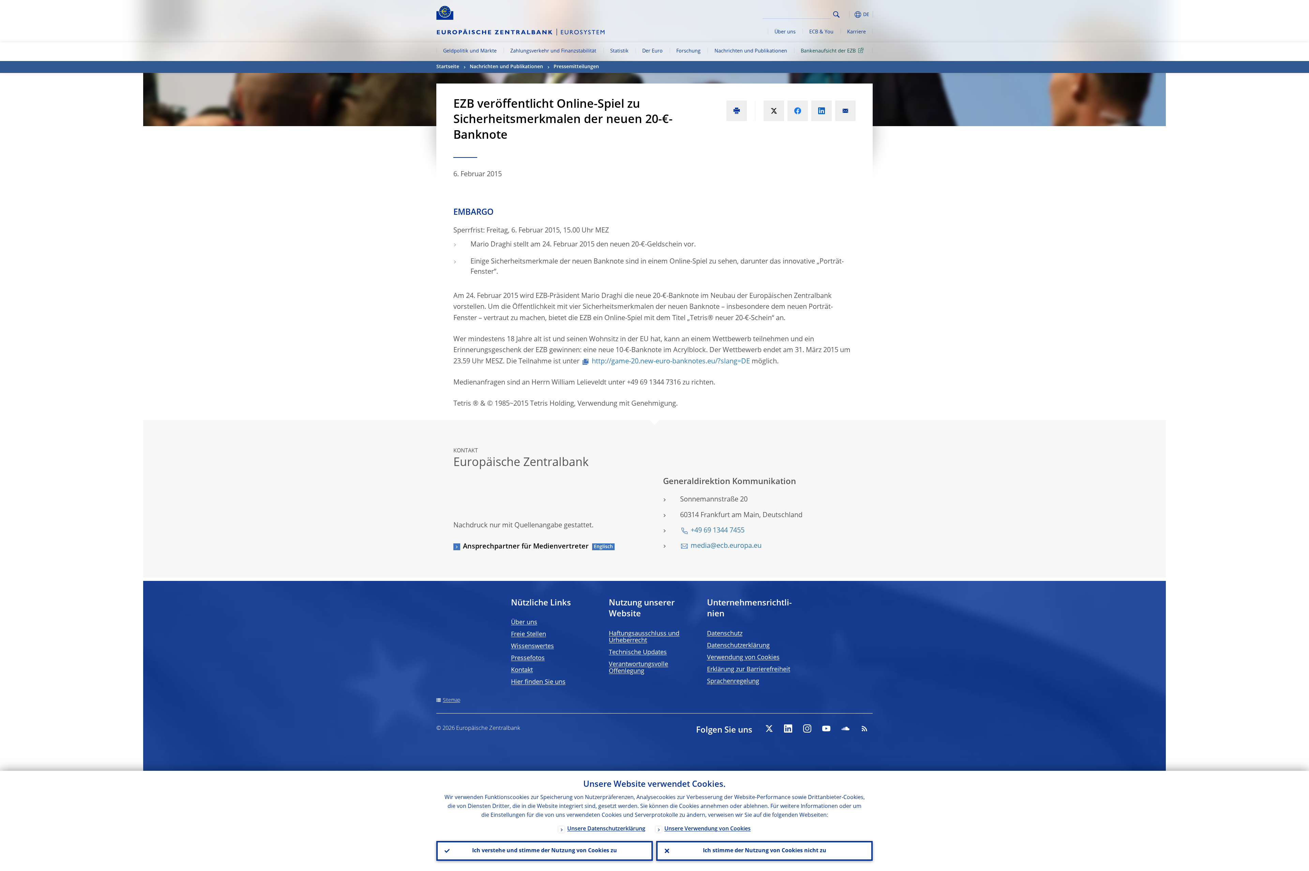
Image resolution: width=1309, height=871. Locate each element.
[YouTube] (826, 728)
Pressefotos (528, 658)
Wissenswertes (532, 646)
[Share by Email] (845, 111)
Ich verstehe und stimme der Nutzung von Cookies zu (544, 851)
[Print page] (736, 111)
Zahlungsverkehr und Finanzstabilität (553, 51)
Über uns (785, 32)
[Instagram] (807, 728)
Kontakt (522, 670)
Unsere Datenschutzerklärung (606, 829)
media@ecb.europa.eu (726, 546)
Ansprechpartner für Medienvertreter (526, 546)
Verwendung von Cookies (743, 658)
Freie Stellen (528, 634)
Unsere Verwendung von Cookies (707, 829)
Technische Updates (638, 652)
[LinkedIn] (788, 728)
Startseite (447, 66)
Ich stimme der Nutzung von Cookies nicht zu (764, 851)
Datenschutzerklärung (738, 646)
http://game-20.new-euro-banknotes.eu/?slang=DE (671, 361)
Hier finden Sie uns (538, 682)
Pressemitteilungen (576, 66)
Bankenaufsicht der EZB (828, 51)
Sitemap (451, 700)
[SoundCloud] (845, 728)
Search (836, 14)
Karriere (856, 32)
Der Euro (652, 51)
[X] (769, 728)
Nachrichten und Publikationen (750, 51)
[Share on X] (774, 111)
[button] (849, 14)
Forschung (688, 51)
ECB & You (821, 32)
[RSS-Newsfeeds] (864, 728)
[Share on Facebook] (797, 111)
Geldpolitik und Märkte (470, 51)
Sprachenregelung (733, 681)
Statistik (619, 51)
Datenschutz (724, 634)
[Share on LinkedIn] (821, 111)
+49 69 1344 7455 (717, 530)
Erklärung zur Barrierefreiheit (748, 669)
